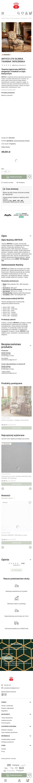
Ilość (2, 168)
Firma (3, 751)
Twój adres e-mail (7, 653)
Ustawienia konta (6, 720)
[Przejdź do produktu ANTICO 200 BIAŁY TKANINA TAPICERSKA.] (16, 401)
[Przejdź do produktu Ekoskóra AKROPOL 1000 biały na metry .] (16, 516)
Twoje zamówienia (6, 718)
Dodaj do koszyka (16, 177)
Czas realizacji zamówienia (9, 732)
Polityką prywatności (14, 665)
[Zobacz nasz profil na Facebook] (2, 694)
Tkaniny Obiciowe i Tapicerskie (18, 18)
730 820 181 (7, 685)
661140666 (4, 358)
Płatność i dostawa (7, 730)
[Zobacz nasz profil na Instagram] (5, 694)
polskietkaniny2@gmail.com (9, 359)
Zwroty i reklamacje (7, 705)
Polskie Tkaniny (5, 18)
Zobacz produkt (16, 428)
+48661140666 (5, 371)
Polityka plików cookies (8, 739)
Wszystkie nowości (7, 498)
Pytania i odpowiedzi (7, 708)
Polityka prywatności (7, 742)
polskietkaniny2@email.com (9, 373)
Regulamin (12, 661)
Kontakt (3, 749)
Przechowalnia (5, 723)
